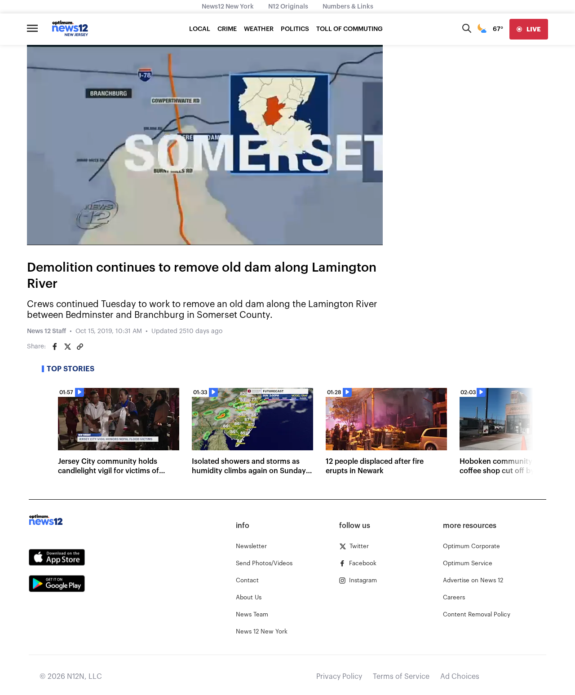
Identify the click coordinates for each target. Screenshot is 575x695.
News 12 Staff (46, 331)
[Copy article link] (80, 346)
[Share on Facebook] (54, 346)
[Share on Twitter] (67, 346)
